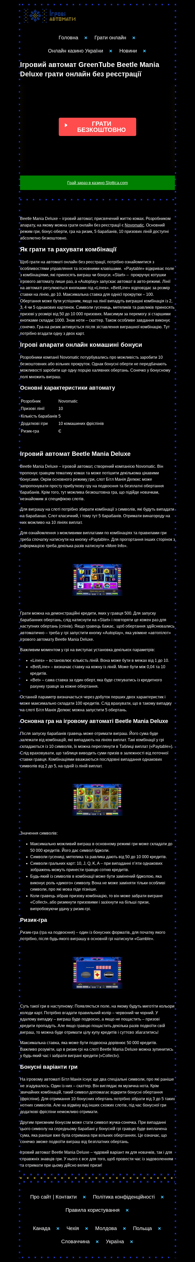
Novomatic (134, 225)
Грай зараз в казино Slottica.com (97, 183)
